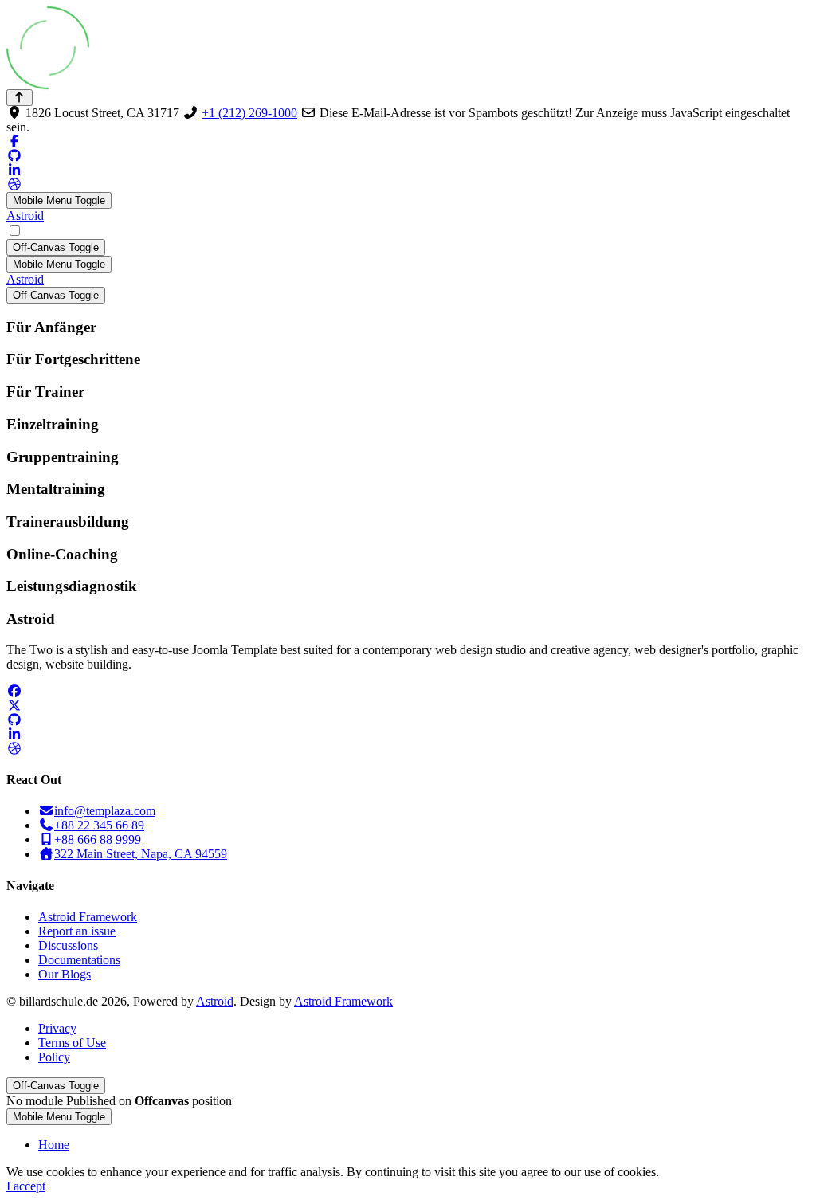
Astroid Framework (87, 917)
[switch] (15, 230)
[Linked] (14, 734)
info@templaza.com (104, 811)
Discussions (68, 945)
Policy (54, 1057)
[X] (14, 705)
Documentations (79, 960)
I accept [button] (25, 1186)
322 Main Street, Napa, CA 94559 (140, 854)
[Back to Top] (19, 97)
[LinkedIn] (14, 170)
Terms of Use (72, 1042)
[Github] (14, 156)
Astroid (25, 215)
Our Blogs (64, 974)
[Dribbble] (14, 184)
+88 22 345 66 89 (99, 825)
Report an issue (77, 931)
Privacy (57, 1028)
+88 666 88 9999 (97, 839)
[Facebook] (14, 141)
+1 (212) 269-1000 (249, 113)
